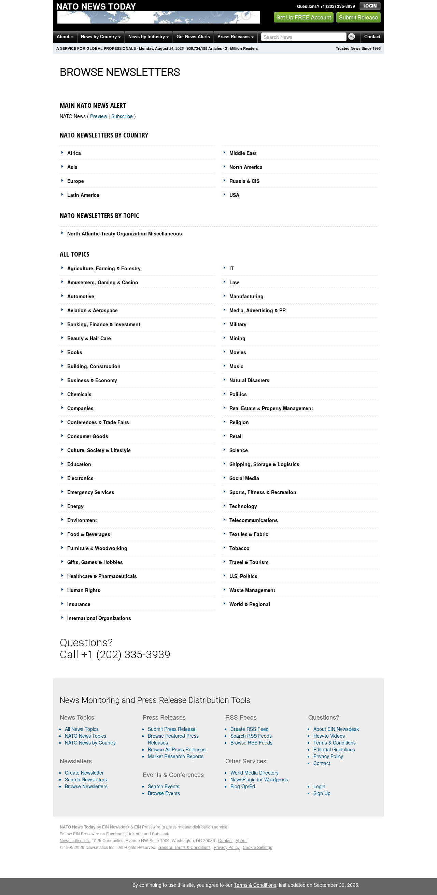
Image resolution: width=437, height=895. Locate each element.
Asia (72, 166)
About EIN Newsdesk (336, 728)
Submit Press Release (172, 728)
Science (238, 450)
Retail (236, 436)
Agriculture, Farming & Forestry (104, 268)
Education (79, 464)
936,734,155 (197, 48)
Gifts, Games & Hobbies (95, 562)
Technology (243, 506)
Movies (237, 352)
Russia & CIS (244, 180)
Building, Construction (94, 366)
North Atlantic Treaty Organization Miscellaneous (124, 233)
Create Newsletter (84, 772)
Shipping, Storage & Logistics (264, 464)
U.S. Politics (243, 576)
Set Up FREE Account (304, 17)
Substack (160, 833)
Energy (75, 506)
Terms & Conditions (334, 742)
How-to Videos (329, 735)
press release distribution (189, 826)
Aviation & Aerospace (92, 310)
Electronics (80, 478)
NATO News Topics (85, 735)
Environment (82, 520)
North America (246, 166)
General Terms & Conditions (184, 847)
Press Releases (234, 36)
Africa (74, 152)
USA (234, 194)
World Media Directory (254, 772)
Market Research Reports (175, 756)
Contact (372, 36)
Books (74, 352)
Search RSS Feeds (251, 735)
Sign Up (321, 793)
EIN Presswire (147, 826)
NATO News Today (96, 6)
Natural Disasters (249, 380)
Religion (239, 422)
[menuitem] (98, 735)
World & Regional (249, 604)
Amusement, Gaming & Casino (102, 282)
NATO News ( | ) (98, 116)
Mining (237, 338)
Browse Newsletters (86, 786)
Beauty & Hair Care (89, 338)
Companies (80, 408)
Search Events (163, 786)
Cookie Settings (257, 847)
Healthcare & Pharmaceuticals (102, 576)
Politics (238, 394)
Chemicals (79, 394)
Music (236, 366)
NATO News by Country (90, 742)
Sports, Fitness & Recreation (262, 492)
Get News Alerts (193, 36)
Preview (99, 116)
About (64, 36)
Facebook (115, 833)
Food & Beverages (88, 534)
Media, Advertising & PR (257, 310)
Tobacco (239, 548)
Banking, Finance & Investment (103, 324)
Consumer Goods (87, 436)
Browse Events (164, 793)
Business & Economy (92, 380)
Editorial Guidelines (334, 749)
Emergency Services (90, 492)
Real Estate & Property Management (271, 408)
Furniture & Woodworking (97, 548)
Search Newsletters (86, 779)
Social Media (244, 478)
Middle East (243, 152)
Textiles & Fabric (248, 534)
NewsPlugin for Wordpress (259, 779)
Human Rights (83, 590)
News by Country (99, 36)
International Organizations (99, 618)
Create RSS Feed (249, 728)
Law (234, 282)
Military (237, 324)
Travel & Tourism (248, 562)
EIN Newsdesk (115, 826)
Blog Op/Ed (242, 786)
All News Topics (82, 728)
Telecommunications (253, 520)
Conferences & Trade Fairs (98, 422)
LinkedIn (135, 833)
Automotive (80, 296)
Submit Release (358, 17)
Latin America (83, 194)
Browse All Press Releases (177, 749)
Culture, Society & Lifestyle (99, 450)
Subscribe (122, 116)
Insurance (78, 604)
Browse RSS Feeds (251, 742)
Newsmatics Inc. (75, 840)
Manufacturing (246, 296)
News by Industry (147, 36)
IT (231, 268)
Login (319, 786)
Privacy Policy (328, 756)
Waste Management (252, 590)
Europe (75, 180)
